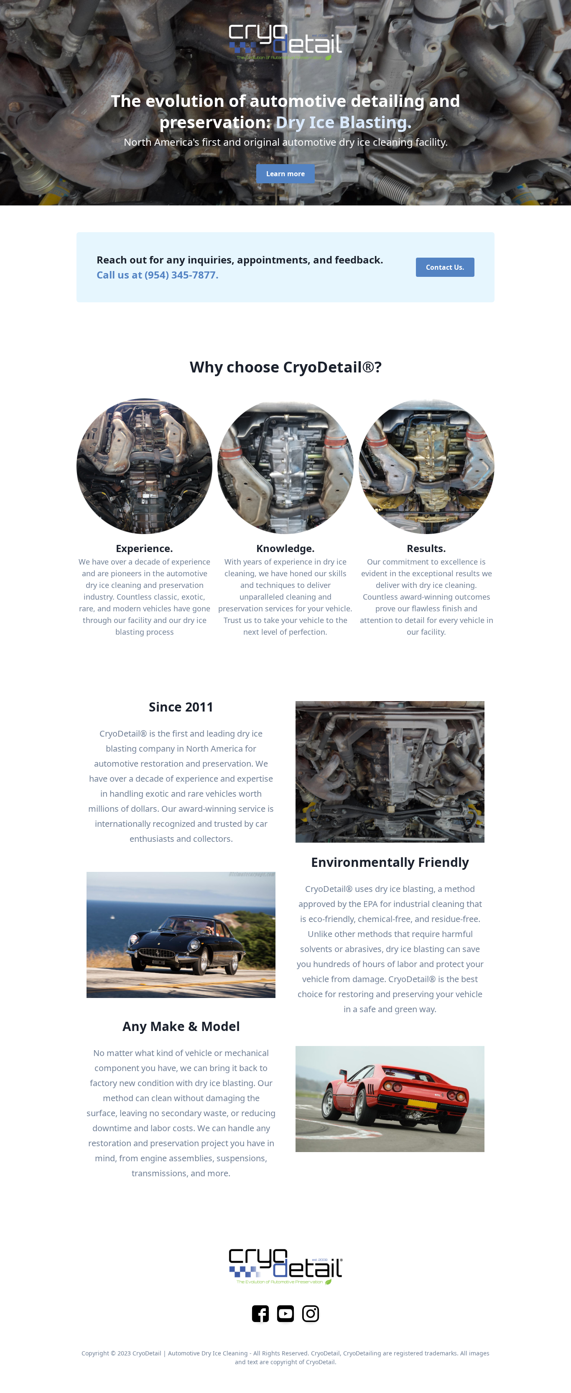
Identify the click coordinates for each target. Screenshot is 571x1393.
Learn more (285, 173)
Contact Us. (445, 267)
